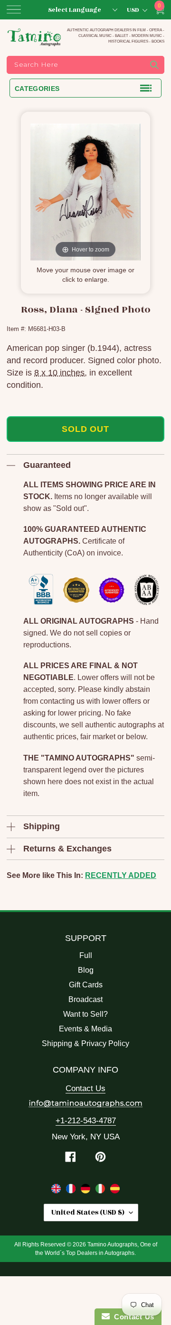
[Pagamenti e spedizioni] (101, 1190)
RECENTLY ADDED (120, 875)
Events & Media (85, 1029)
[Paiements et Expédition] (72, 1190)
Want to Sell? (85, 1014)
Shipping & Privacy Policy (85, 1043)
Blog (86, 970)
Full (85, 955)
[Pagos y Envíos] (115, 1190)
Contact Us (85, 1088)
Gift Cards (86, 985)
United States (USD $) (87, 1212)
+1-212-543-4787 (86, 1120)
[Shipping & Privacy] (57, 1190)
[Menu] (14, 9)
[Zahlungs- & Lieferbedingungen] (86, 1190)
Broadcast (85, 999)
